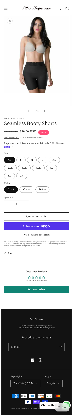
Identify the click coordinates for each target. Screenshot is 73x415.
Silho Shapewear (23, 408)
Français (51, 383)
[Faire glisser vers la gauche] (28, 111)
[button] (6, 8)
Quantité (8, 197)
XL (54, 160)
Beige (42, 189)
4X (51, 167)
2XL (10, 167)
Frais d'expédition (11, 137)
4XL (38, 167)
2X (21, 175)
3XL (24, 167)
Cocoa (26, 189)
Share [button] (11, 253)
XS (9, 160)
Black (11, 189)
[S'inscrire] (60, 347)
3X (9, 175)
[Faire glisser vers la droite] (44, 111)
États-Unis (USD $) (23, 383)
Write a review (36, 289)
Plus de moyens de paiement (37, 235)
